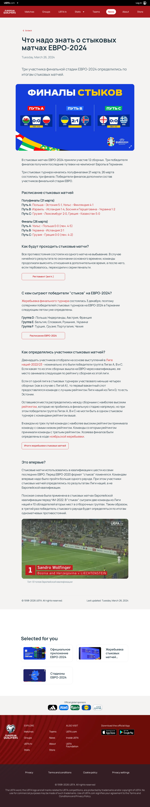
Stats (27, 750)
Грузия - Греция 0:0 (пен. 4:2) (53, 235)
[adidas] (52, 707)
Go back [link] (28, 30)
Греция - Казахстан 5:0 (84, 214)
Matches (28, 731)
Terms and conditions (59, 772)
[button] (79, 11)
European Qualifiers (10, 11)
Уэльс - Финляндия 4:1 (78, 205)
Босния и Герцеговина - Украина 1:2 (90, 209)
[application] (75, 549)
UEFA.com (71, 731)
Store (52, 750)
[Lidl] (86, 707)
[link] (29, 11)
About (52, 743)
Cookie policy (90, 772)
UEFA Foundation (72, 745)
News (52, 737)
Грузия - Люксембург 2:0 (50, 214)
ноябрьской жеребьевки (67, 436)
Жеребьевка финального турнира (45, 301)
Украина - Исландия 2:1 (48, 230)
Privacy (29, 772)
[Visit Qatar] (97, 707)
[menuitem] (30, 11)
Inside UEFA (72, 737)
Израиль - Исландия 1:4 (48, 209)
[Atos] (64, 707)
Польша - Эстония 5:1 (47, 205)
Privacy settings (120, 772)
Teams (52, 731)
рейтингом (29, 407)
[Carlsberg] (75, 707)
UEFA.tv (28, 743)
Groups (28, 737)
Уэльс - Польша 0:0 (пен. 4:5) (52, 226)
